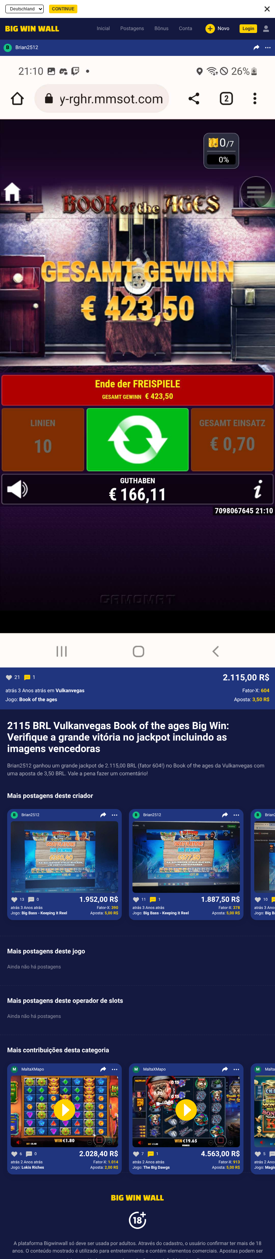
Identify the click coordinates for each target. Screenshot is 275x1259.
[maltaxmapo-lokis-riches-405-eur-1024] (64, 1112)
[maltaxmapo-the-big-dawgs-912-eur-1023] (186, 1112)
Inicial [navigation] (103, 29)
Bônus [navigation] (161, 29)
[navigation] (30, 29)
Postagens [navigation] (132, 29)
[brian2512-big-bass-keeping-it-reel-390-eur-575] (64, 857)
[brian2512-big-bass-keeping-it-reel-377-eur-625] (186, 857)
